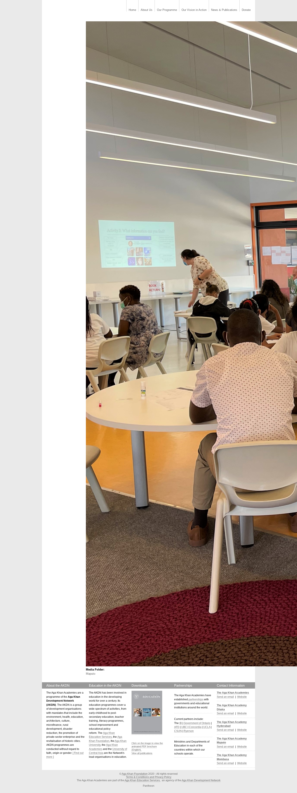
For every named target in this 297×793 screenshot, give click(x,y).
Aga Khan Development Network (201, 780)
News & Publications (224, 10)
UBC (184, 727)
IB (180, 723)
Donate (246, 10)
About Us (146, 10)
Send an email (225, 697)
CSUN (178, 731)
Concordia (195, 727)
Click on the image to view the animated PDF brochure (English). (147, 746)
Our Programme (167, 10)
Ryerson (189, 731)
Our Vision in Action (194, 10)
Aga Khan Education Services (142, 780)
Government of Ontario (197, 723)
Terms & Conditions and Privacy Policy (148, 777)
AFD (176, 727)
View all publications (142, 753)
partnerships (196, 699)
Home (132, 10)
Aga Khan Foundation (135, 774)
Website (242, 697)
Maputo (90, 673)
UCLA (206, 727)
